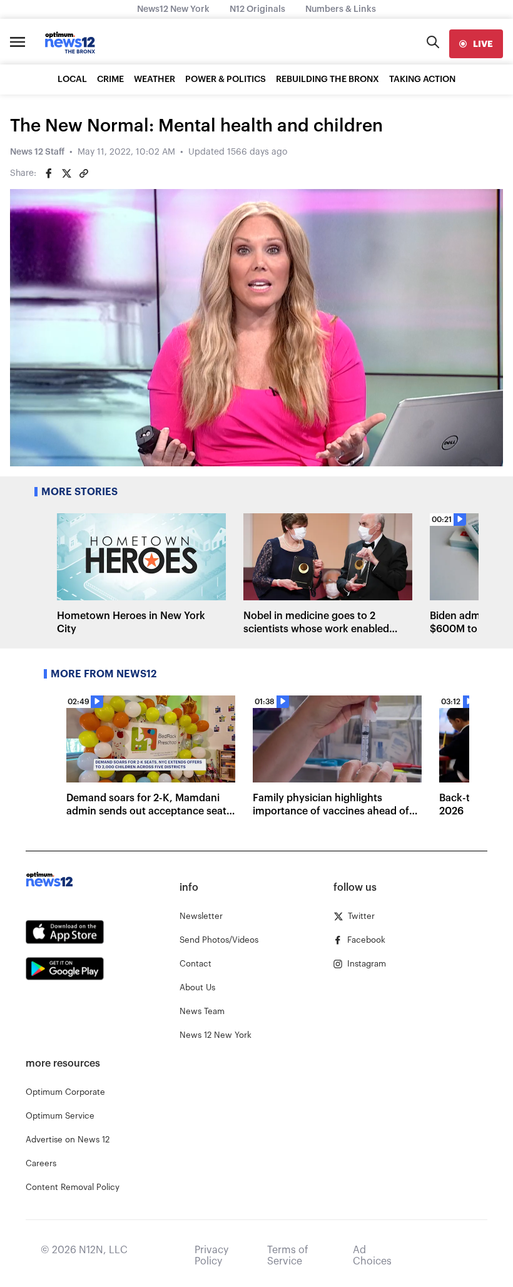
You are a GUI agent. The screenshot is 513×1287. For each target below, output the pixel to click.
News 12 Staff (37, 152)
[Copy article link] (84, 173)
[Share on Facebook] (49, 173)
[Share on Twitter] (66, 173)
